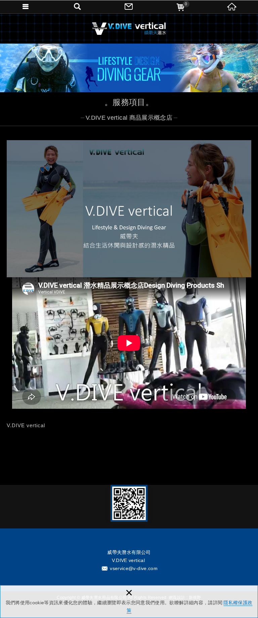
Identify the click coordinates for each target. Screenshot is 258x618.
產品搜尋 (77, 6)
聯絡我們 (129, 6)
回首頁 (232, 6)
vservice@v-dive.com (134, 568)
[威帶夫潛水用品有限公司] (129, 28)
